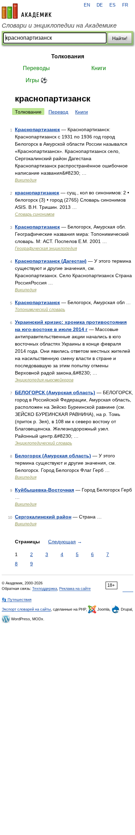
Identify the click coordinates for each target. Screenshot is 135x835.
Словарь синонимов (34, 214)
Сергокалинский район (43, 517)
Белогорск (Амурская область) (53, 455)
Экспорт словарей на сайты (26, 609)
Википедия (25, 180)
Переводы (36, 68)
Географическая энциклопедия (46, 248)
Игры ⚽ (36, 80)
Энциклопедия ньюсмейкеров (44, 380)
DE (100, 5)
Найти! (119, 38)
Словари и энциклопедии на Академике (59, 25)
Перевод (58, 112)
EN (87, 5)
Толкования (67, 56)
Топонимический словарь (40, 309)
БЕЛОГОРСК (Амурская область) (55, 392)
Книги (98, 68)
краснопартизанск (37, 192)
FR (125, 5)
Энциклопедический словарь (43, 443)
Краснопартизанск (37, 129)
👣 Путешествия (17, 600)
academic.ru (27, 11)
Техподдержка (44, 588)
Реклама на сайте (75, 588)
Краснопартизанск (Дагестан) (51, 261)
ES (112, 5)
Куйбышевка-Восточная (44, 490)
